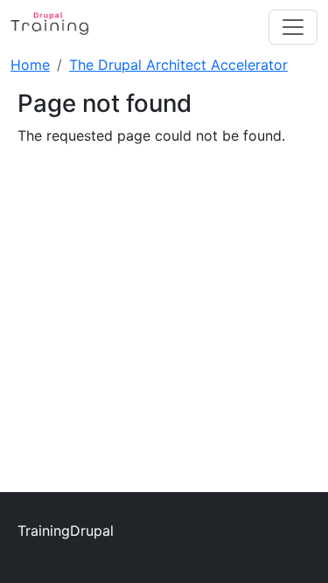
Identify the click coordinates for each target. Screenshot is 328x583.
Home (30, 64)
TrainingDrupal (65, 530)
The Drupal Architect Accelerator (178, 64)
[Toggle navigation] (293, 27)
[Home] (58, 27)
